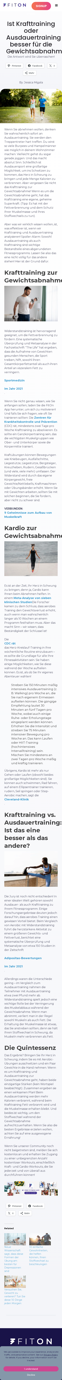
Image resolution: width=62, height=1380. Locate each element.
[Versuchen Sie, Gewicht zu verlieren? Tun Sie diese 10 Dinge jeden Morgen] (15, 1282)
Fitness (31, 14)
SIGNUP (41, 6)
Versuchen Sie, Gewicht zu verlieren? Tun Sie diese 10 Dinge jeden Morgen (14, 1296)
